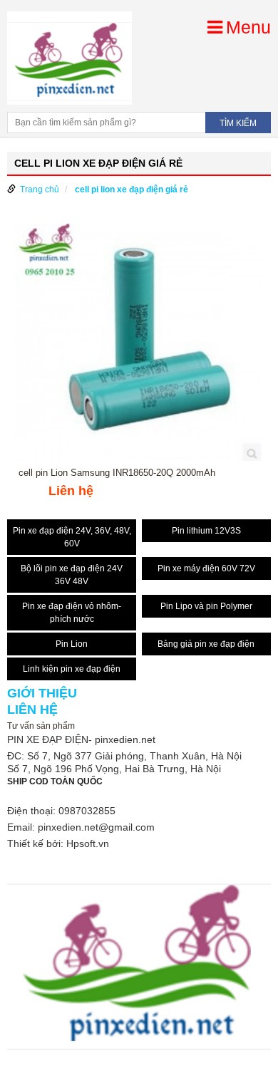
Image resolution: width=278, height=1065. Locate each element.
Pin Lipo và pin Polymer (206, 606)
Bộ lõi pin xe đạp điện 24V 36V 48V (72, 574)
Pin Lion (72, 644)
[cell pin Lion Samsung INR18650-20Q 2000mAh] (139, 345)
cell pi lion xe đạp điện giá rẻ (131, 189)
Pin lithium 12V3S (206, 531)
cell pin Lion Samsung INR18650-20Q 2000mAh (117, 473)
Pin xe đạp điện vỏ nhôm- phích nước (71, 612)
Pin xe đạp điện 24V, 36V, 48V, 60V (72, 537)
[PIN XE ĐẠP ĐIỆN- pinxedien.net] (69, 58)
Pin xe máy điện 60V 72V (206, 568)
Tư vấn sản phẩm (41, 726)
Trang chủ (39, 189)
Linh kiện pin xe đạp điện (71, 669)
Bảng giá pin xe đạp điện (206, 644)
